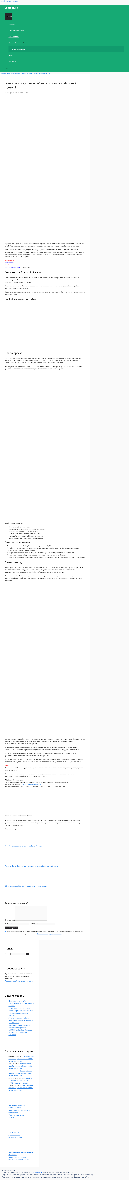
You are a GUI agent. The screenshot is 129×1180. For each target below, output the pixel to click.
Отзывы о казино (15, 1137)
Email (32, 924)
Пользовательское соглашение (20, 1152)
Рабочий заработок (42, 73)
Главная (11, 24)
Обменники (13, 1112)
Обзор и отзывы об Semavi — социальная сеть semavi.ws (26, 886)
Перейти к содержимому (9, 1)
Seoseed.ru (11, 7)
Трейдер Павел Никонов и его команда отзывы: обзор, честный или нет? (32, 866)
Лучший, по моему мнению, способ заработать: (17, 73)
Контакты (12, 61)
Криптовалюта (14, 1135)
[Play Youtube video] (45, 326)
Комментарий (10, 920)
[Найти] (27, 954)
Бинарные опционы (18, 49)
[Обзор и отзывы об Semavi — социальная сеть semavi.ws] (15, 884)
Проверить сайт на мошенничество (19, 981)
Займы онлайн (14, 1132)
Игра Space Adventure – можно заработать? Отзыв (23, 846)
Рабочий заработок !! (16, 31)
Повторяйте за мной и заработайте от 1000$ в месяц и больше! (21, 1003)
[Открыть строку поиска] (6, 69)
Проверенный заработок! (31, 784)
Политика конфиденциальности (49, 934)
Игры (10, 55)
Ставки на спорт (15, 1108)
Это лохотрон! (13, 37)
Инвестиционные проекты (19, 1110)
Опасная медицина (16, 1115)
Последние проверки (16, 1105)
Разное (11, 1117)
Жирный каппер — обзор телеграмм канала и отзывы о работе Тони (20, 1020)
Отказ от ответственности (18, 1160)
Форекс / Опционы (15, 43)
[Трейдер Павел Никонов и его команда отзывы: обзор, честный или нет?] (15, 864)
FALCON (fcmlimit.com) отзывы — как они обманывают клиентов (20, 1032)
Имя (6, 924)
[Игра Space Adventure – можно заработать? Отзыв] (15, 844)
